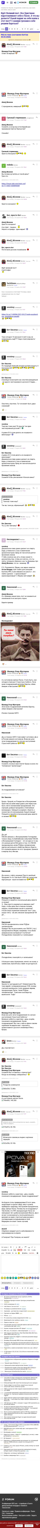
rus (16, 1253)
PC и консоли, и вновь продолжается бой (16, 1318)
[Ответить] (33, 44)
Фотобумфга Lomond (10, 1432)
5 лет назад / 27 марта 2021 (16, 309)
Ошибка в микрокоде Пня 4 (11, 1455)
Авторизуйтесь (6, 1283)
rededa (10, 165)
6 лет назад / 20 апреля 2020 (17, 199)
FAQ (3, 1513)
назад (2, 29)
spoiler (5, 1250)
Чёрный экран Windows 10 (12, 1363)
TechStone (11, 283)
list (28, 1250)
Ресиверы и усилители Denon (12, 1309)
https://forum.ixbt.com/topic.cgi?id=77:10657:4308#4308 (14, 185)
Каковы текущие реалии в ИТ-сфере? (15, 1328)
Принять (19, 1526)
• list (24, 1250)
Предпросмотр (28, 1283)
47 (25, 29)
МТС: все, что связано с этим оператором (16, 1330)
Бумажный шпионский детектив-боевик (16, 1365)
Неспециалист (13, 539)
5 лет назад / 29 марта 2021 (16, 519)
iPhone (6, 1315)
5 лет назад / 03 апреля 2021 (17, 675)
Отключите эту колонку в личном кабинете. (14, 1459)
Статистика (9, 1513)
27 (9, 29)
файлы (25, 1253)
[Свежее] (11, 2)
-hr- (13, 1253)
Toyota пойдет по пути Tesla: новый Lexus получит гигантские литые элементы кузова (18, 1385)
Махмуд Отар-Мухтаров (18, 94)
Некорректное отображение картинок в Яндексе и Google (21, 1359)
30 (17, 29)
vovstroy (10, 307)
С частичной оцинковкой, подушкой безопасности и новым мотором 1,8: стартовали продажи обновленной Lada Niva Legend (21, 1394)
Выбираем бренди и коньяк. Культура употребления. (19, 1300)
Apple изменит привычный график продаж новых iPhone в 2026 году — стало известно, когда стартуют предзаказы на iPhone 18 (21, 1399)
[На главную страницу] (3, 2)
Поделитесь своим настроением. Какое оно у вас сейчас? (21, 1348)
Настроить (29, 1526)
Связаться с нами (8, 1511)
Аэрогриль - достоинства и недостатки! (15, 1311)
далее (31, 29)
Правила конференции (22, 1511)
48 (27, 29)
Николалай (12, 587)
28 (12, 29)
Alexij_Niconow (13, 44)
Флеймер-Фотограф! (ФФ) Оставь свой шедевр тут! (19, 1340)
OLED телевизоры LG (10, 1304)
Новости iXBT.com (7, 1375)
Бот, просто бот (14, 215)
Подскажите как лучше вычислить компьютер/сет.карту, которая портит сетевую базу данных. (20, 1450)
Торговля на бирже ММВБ (11, 1313)
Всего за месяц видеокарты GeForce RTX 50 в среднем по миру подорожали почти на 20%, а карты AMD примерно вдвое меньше (20, 1413)
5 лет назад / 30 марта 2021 (16, 542)
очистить (31, 1253)
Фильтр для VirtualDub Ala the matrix (15, 1371)
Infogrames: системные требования (14, 1453)
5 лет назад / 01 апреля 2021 (16, 616)
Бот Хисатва (12, 330)
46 (22, 29)
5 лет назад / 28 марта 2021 (16, 491)
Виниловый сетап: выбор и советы (14, 1320)
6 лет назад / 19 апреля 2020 (16, 47)
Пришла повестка (9, 1322)
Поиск (33, 1511)
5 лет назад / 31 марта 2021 (16, 589)
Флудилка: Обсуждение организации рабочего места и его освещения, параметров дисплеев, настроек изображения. (21, 1343)
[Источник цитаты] (16, 224)
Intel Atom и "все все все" (11, 1306)
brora (9, 1041)
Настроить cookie (24, 1515)
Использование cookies (10, 1515)
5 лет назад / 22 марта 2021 (16, 263)
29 (14, 29)
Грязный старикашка (16, 118)
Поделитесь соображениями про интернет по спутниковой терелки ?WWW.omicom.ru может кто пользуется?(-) (21, 1441)
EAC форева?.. (8, 1438)
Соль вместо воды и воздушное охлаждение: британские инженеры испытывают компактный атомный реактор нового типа (20, 1379)
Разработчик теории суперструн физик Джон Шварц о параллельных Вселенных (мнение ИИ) (20, 1368)
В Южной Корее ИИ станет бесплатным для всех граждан (20, 1383)
